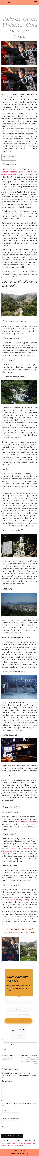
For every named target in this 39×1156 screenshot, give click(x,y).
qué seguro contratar (27, 822)
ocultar (11, 157)
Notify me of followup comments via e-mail (19, 1104)
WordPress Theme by (19, 1153)
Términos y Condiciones (23, 1015)
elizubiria (15, 14)
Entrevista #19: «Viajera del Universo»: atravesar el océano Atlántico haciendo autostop (29, 1059)
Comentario (7, 1081)
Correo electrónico (10, 1119)
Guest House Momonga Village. (16, 900)
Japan (5, 1049)
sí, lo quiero (19, 1020)
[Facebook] (5, 2)
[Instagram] (2, 2)
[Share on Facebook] (12, 1045)
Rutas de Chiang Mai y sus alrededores (10, 1058)
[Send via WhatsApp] (14, 1045)
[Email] (9, 2)
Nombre (6, 1111)
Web (4, 1127)
